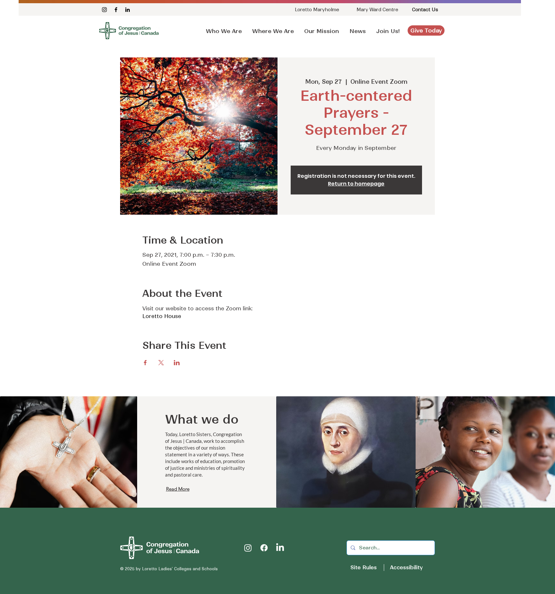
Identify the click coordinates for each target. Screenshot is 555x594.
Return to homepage (356, 183)
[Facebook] (116, 9)
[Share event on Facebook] (145, 362)
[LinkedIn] (127, 9)
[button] (357, 28)
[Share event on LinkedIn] (177, 362)
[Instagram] (104, 9)
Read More (177, 489)
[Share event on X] (161, 362)
